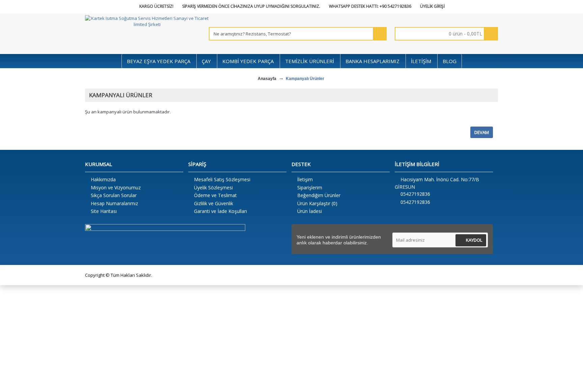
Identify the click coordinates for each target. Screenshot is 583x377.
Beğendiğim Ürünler (318, 195)
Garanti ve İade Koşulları (220, 211)
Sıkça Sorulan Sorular (114, 195)
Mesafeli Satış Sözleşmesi (222, 179)
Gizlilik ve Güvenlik (213, 203)
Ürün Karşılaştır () (317, 203)
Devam (481, 132)
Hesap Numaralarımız (114, 203)
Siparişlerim (309, 187)
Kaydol (474, 240)
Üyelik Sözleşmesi (213, 187)
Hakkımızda (103, 179)
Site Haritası (104, 211)
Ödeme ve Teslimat (215, 195)
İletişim (305, 179)
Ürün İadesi (309, 211)
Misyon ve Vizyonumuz (116, 187)
